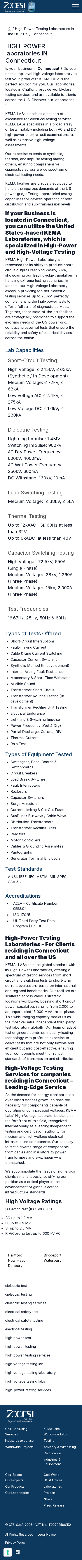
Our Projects (14, 1480)
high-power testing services (28, 1390)
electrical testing (18, 1329)
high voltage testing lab (24, 1364)
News (48, 1499)
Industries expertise (19, 1440)
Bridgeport (52, 1255)
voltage (25, 395)
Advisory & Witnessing (60, 1447)
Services (11, 1434)
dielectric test (16, 1285)
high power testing (20, 1346)
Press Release (54, 1505)
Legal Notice (47, 1534)
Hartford (15, 1255)
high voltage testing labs (25, 1381)
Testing (49, 1440)
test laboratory (18, 1027)
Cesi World (51, 1475)
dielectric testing (18, 1294)
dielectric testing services (25, 1303)
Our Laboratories (17, 1493)
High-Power (60, 245)
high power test (18, 1338)
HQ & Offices (53, 1480)
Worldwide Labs (55, 1434)
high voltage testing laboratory (30, 1372)
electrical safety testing (24, 1320)
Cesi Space (13, 1475)
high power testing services (28, 1355)
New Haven (18, 1260)
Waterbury (52, 1260)
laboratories (23, 53)
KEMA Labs (52, 1429)
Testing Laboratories (32, 940)
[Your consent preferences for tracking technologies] (7, 1552)
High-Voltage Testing (46, 252)
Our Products (14, 1486)
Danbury (15, 1265)
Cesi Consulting (16, 1429)
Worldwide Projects (19, 1447)
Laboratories (53, 1486)
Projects (50, 1493)
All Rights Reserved (19, 1534)
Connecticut (23, 60)
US (25, 34)
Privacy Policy (15, 1542)
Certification (52, 1453)
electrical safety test (21, 1312)
